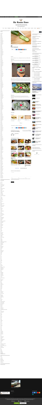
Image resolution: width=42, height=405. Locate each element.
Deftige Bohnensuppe (20, 157)
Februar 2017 (1, 136)
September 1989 (1, 173)
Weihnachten (1, 346)
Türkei (1, 328)
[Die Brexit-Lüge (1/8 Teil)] (33, 108)
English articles (1, 224)
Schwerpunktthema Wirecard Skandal (3, 309)
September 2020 (1, 97)
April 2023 (1, 69)
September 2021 (1, 86)
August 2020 (1, 98)
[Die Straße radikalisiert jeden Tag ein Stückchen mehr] (33, 112)
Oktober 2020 (1, 96)
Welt (0, 348)
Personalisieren (20, 404)
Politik (1, 290)
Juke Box (1, 260)
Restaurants (1, 299)
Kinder (1, 264)
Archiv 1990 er (1, 194)
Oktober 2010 (1, 163)
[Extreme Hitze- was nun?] (28, 117)
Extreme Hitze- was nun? (27, 119)
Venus (1, 335)
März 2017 (1, 135)
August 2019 (1, 109)
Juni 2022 (1, 78)
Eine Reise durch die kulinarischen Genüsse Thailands (13, 158)
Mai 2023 (1, 68)
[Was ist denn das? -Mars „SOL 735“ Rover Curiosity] (33, 105)
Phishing (1, 288)
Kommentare (17, 168)
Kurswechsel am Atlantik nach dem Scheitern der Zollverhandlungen (36, 46)
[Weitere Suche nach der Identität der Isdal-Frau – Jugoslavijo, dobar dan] (37, 87)
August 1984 (1, 175)
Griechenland (1, 243)
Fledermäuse (1, 233)
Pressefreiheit (1, 292)
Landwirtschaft (1, 273)
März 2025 (1, 48)
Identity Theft (1, 251)
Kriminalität (1, 269)
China (0, 207)
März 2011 (1, 160)
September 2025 (1, 43)
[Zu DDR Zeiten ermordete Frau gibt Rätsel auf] (33, 139)
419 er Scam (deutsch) (2, 184)
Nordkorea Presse (2, 284)
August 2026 (1, 33)
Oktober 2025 (1, 42)
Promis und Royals (2, 293)
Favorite (38, 154)
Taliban (1, 319)
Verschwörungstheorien (2, 339)
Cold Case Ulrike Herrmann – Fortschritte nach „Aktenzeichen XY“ (36, 41)
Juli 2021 (1, 88)
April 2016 (1, 144)
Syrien (1, 318)
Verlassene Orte (1, 337)
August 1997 (1, 170)
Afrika (1, 187)
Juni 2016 (1, 142)
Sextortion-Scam (1, 312)
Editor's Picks (1, 222)
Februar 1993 (1, 172)
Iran (0, 255)
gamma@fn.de (14, 393)
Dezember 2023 (1, 62)
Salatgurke (17, 125)
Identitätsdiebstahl (2, 250)
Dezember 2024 (1, 51)
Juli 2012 (1, 153)
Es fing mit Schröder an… (34, 51)
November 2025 (1, 41)
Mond (0, 281)
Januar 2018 (1, 126)
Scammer (1, 306)
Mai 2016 (1, 143)
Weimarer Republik (2, 347)
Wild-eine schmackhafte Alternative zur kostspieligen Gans (28, 165)
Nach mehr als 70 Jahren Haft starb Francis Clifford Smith (36, 50)
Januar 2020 (1, 104)
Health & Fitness (1, 246)
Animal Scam (1, 189)
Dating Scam (1, 215)
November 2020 (1, 95)
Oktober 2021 (1, 85)
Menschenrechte (1, 279)
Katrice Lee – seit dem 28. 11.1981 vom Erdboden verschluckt (38, 142)
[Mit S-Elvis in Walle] (33, 115)
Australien (1, 197)
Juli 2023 (1, 66)
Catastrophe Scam (2, 206)
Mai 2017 (1, 133)
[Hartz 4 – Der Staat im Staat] (33, 95)
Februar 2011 (1, 161)
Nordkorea (1, 283)
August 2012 (1, 152)
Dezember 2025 (1, 40)
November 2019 (1, 106)
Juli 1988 (1, 174)
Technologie (1, 320)
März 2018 (1, 124)
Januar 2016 (1, 146)
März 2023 (1, 70)
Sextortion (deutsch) (2, 311)
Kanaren (1, 262)
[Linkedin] (36, 392)
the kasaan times (17, 133)
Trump (1, 327)
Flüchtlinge (1, 235)
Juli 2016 (1, 141)
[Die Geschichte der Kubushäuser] (33, 102)
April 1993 (1, 171)
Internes (1, 253)
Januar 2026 (1, 39)
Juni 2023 (1, 67)
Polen (0, 289)
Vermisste (1, 338)
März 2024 (1, 59)
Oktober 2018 (1, 118)
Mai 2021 (1, 90)
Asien (0, 196)
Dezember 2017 (1, 127)
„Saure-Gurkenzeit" (13, 125)
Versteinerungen (1, 340)
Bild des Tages (1, 199)
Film (0, 231)
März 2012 (1, 156)
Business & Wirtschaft (2, 205)
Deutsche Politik (1, 218)
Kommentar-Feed (2, 360)
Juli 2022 (1, 77)
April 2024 (1, 58)
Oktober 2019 (1, 107)
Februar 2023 (1, 71)
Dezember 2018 (1, 116)
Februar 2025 (1, 49)
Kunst (0, 270)
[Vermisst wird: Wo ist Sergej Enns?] (33, 125)
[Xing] (33, 394)
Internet (1, 254)
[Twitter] (34, 392)
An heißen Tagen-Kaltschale (28, 157)
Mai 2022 (1, 79)
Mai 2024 (1, 57)
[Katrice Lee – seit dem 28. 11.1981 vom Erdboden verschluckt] (33, 142)
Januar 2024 (1, 61)
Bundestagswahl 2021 (2, 203)
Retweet (36, 154)
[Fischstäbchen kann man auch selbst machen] (21, 117)
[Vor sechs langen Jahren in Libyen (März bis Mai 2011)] (33, 122)
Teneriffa (1, 321)
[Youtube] (38, 392)
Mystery (1, 282)
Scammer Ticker (1, 308)
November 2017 (1, 128)
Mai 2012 (1, 154)
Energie (1, 223)
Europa (1, 226)
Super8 (1, 317)
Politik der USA (1, 291)
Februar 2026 (1, 38)
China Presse (1, 208)
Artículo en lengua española (2, 195)
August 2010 (1, 164)
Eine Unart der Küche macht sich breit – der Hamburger (14, 119)
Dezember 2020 (1, 94)
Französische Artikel (2, 237)
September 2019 (1, 108)
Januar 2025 (1, 50)
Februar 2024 (1, 60)
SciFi (0, 310)
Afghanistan (1, 186)
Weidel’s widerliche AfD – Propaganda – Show (36, 43)
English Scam (1, 225)
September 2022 (1, 75)
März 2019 (1, 113)
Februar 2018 (1, 125)
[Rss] (39, 392)
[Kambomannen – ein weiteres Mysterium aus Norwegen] (33, 132)
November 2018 (1, 117)
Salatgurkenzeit (20, 125)
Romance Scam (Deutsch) (2, 301)
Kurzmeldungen (1, 272)
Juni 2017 (1, 132)
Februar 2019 (1, 114)
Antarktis (1, 190)
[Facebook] (33, 392)
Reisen (1, 297)
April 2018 (1, 123)
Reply (35, 154)
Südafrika (1, 316)
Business (1, 204)
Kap (0, 263)
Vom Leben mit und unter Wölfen (35, 48)
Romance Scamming (2, 302)
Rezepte (1, 300)
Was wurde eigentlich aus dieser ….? (3, 345)
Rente (0, 298)
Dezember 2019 (1, 105)
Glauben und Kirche (2, 242)
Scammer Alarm (1, 307)
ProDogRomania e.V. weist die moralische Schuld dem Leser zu (36, 56)
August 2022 (1, 76)
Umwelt (1, 330)
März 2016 (1, 145)
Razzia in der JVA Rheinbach (39, 71)
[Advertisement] (21, 12)
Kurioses (1, 271)
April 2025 (1, 47)
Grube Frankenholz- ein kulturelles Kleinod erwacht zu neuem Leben (38, 118)
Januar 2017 (1, 137)
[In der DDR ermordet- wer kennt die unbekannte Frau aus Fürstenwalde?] (33, 135)
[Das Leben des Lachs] (33, 99)
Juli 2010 (1, 165)
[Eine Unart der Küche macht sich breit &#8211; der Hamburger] (14, 117)
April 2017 (1, 134)
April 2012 (1, 155)
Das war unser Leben (2, 214)
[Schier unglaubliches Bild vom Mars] (33, 128)
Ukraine (1, 329)
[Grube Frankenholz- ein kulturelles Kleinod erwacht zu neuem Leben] (33, 118)
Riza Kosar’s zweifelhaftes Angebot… (36, 67)
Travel (1, 326)
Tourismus (1, 325)
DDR (0, 216)
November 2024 (1, 52)
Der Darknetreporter (2, 217)
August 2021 (1, 87)
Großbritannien (1, 244)
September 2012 (1, 151)
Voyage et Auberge (2, 344)
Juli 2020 (1, 99)
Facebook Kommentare (23, 168)
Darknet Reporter (1, 213)
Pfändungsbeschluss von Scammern (35, 38)
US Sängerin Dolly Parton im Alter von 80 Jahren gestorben (36, 37)
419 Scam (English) (2, 185)
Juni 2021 (1, 89)
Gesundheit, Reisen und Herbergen (3, 241)
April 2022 (1, 80)
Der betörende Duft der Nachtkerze (27, 130)
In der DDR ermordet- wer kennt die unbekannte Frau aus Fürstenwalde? (38, 135)
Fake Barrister (1, 227)
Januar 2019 (1, 115)
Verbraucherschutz (2, 336)
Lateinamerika (1, 274)
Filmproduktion (1, 232)
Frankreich (1, 236)
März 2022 (1, 81)
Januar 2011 (1, 162)
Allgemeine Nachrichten (2, 188)
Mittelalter (1, 280)
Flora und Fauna (1, 234)
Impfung (1, 252)
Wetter (1, 349)
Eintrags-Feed (1, 359)
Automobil (1, 198)
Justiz (0, 261)
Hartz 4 (1, 245)
